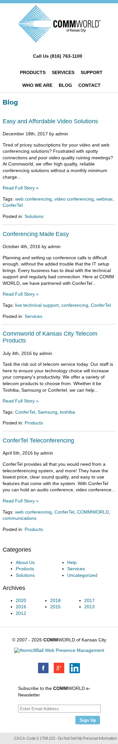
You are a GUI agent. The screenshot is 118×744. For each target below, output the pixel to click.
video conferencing (74, 199)
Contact (89, 85)
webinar (104, 199)
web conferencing (33, 199)
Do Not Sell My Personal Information (87, 738)
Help (72, 562)
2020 (21, 600)
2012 (21, 613)
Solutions (34, 216)
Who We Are (37, 85)
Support (92, 72)
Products (33, 72)
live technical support (37, 305)
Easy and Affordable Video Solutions (50, 121)
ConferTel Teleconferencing (38, 440)
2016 (21, 606)
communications (19, 518)
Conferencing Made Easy (36, 234)
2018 (55, 600)
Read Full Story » (21, 187)
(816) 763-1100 (66, 56)
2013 (89, 606)
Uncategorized (82, 575)
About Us (25, 562)
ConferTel (13, 205)
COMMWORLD (93, 512)
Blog (65, 85)
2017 (89, 600)
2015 (55, 606)
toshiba (67, 412)
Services (63, 72)
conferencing (74, 305)
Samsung (47, 412)
